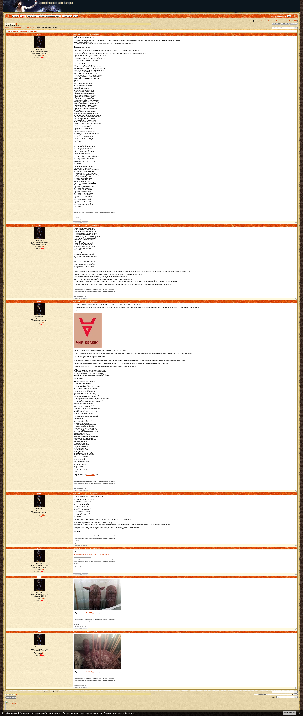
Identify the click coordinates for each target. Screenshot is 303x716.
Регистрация (67, 16)
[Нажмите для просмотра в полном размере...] (97, 610)
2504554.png (90, 475)
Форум (22, 16)
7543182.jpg (90, 672)
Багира (21, 25)
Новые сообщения (260, 21)
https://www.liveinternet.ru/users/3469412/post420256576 (92, 554)
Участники (271, 21)
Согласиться (289, 713)
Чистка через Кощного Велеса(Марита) (47, 27)
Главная (15, 16)
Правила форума (281, 21)
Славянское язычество (29, 27)
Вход (76, 16)
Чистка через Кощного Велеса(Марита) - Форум (44, 16)
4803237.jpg (90, 613)
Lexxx (25, 25)
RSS (289, 16)
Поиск (291, 21)
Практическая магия (16, 27)
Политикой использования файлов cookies (119, 713)
